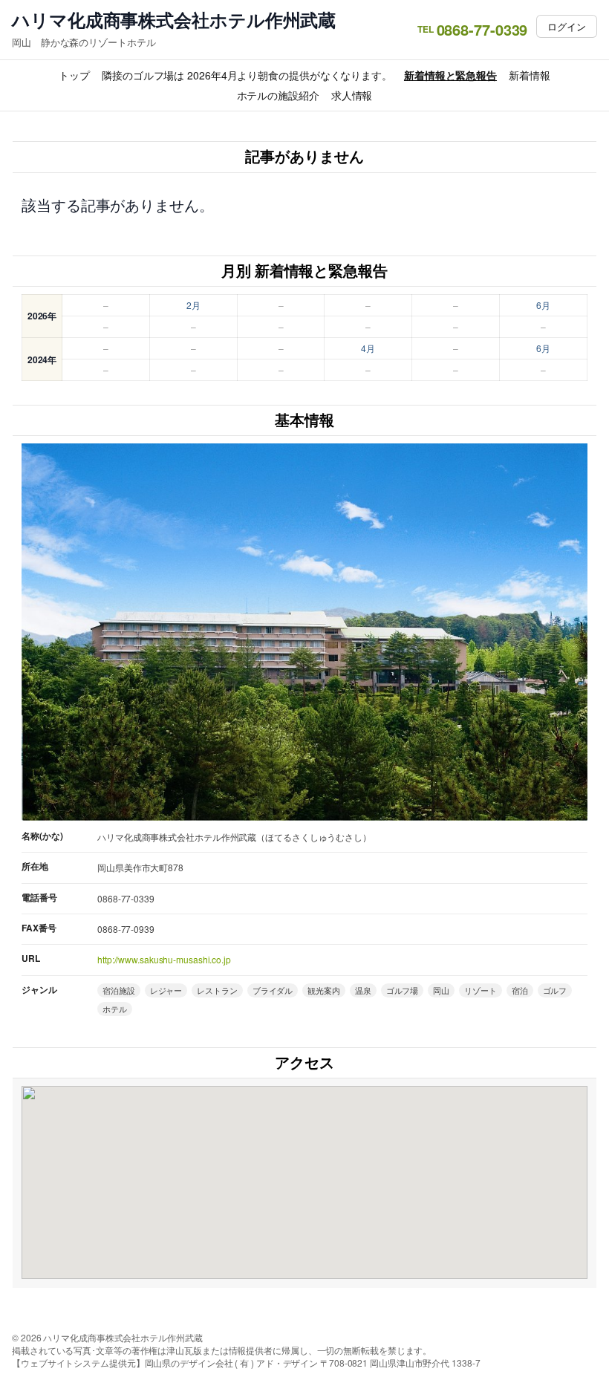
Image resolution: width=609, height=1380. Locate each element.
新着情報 (529, 75)
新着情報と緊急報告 (450, 75)
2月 (193, 305)
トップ (74, 75)
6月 (543, 305)
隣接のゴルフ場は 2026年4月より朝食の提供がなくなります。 (247, 75)
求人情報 (352, 95)
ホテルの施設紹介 (278, 95)
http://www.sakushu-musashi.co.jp (164, 959)
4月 (368, 348)
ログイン (566, 26)
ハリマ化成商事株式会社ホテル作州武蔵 (174, 19)
